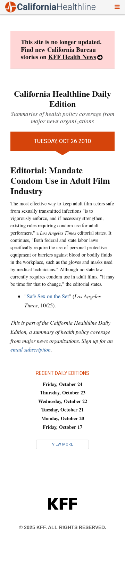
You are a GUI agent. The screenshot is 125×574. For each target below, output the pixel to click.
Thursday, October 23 (62, 392)
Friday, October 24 (62, 384)
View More (62, 444)
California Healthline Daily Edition (62, 98)
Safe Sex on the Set (48, 296)
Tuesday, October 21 (62, 409)
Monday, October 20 (62, 418)
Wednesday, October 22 (62, 401)
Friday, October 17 (62, 427)
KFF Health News (72, 56)
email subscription (30, 349)
